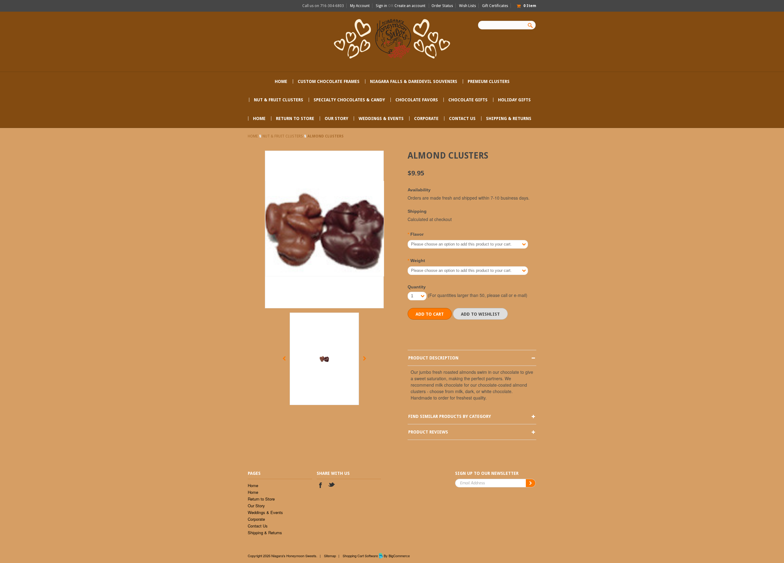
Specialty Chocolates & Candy (349, 100)
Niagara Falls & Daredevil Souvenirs (413, 81)
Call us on (323, 6)
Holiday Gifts (514, 100)
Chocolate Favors (416, 100)
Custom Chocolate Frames (329, 81)
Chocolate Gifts (468, 100)
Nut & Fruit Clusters (278, 100)
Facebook (320, 486)
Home (253, 136)
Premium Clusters (489, 81)
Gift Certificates (495, 6)
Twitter (332, 486)
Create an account (409, 6)
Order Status (442, 6)
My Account (360, 6)
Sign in (381, 6)
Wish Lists (467, 6)
